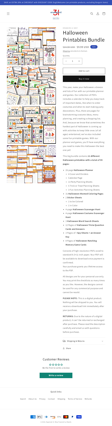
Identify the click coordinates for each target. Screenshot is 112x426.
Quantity (66, 56)
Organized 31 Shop (52, 422)
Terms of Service (75, 399)
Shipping (66, 51)
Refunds (88, 399)
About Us (33, 399)
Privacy (42, 399)
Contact (51, 399)
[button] (8, 14)
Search (23, 399)
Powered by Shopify (64, 422)
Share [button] (68, 348)
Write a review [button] (56, 375)
